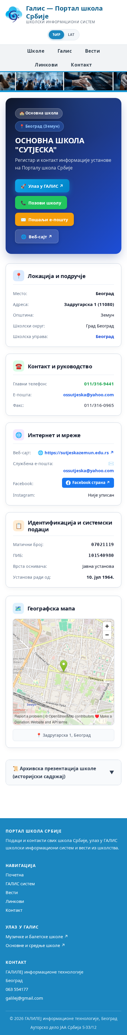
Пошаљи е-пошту (44, 219)
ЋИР (56, 34)
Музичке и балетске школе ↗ (37, 936)
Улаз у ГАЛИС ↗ (42, 186)
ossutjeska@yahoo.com (88, 394)
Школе (35, 51)
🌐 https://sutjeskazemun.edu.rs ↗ (76, 452)
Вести (92, 51)
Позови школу (41, 203)
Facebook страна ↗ (91, 482)
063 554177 (17, 989)
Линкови (46, 64)
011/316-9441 (99, 384)
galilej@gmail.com (24, 998)
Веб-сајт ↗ (36, 236)
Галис (65, 51)
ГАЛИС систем (20, 883)
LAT (71, 34)
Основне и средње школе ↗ (35, 945)
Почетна (15, 875)
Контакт (81, 64)
